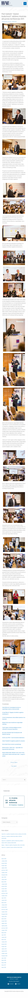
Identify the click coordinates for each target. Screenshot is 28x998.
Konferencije (4, 21)
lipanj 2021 (4, 939)
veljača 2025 (4, 891)
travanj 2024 (4, 907)
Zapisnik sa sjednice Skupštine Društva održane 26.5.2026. (14, 834)
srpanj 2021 (4, 937)
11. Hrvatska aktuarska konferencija (13, 800)
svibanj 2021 (4, 942)
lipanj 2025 (4, 882)
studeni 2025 (4, 872)
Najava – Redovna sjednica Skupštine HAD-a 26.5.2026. (13, 845)
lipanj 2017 (4, 965)
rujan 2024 (4, 898)
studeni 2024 (4, 895)
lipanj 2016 (4, 967)
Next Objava (14, 766)
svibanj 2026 (4, 861)
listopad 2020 (4, 955)
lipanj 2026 (4, 858)
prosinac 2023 (5, 909)
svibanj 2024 (4, 905)
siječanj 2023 (4, 925)
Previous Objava (14, 762)
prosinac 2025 (5, 870)
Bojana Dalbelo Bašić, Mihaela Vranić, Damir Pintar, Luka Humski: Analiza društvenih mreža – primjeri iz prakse (13, 754)
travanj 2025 (4, 886)
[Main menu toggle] (25, 3)
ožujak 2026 (4, 865)
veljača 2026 (4, 868)
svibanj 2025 (4, 884)
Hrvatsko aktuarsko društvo (6, 5)
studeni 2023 (4, 912)
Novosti (9, 21)
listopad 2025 (4, 875)
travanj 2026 (4, 863)
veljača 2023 (4, 923)
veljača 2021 (4, 949)
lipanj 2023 (4, 918)
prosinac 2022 (5, 928)
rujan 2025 (4, 877)
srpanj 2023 (4, 916)
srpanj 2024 (4, 900)
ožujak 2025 (4, 888)
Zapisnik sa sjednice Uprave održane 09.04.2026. (12, 847)
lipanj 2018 (4, 962)
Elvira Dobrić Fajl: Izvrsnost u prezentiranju (11, 744)
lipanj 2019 (4, 960)
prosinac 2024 (5, 893)
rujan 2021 (4, 935)
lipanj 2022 (4, 932)
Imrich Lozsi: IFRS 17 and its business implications (13, 737)
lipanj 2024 (4, 902)
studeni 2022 (4, 930)
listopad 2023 (4, 914)
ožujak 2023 (4, 921)
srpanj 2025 (4, 879)
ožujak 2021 (4, 946)
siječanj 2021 (4, 951)
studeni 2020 (4, 953)
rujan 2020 (4, 958)
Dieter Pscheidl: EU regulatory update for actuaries (13, 740)
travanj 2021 (4, 944)
